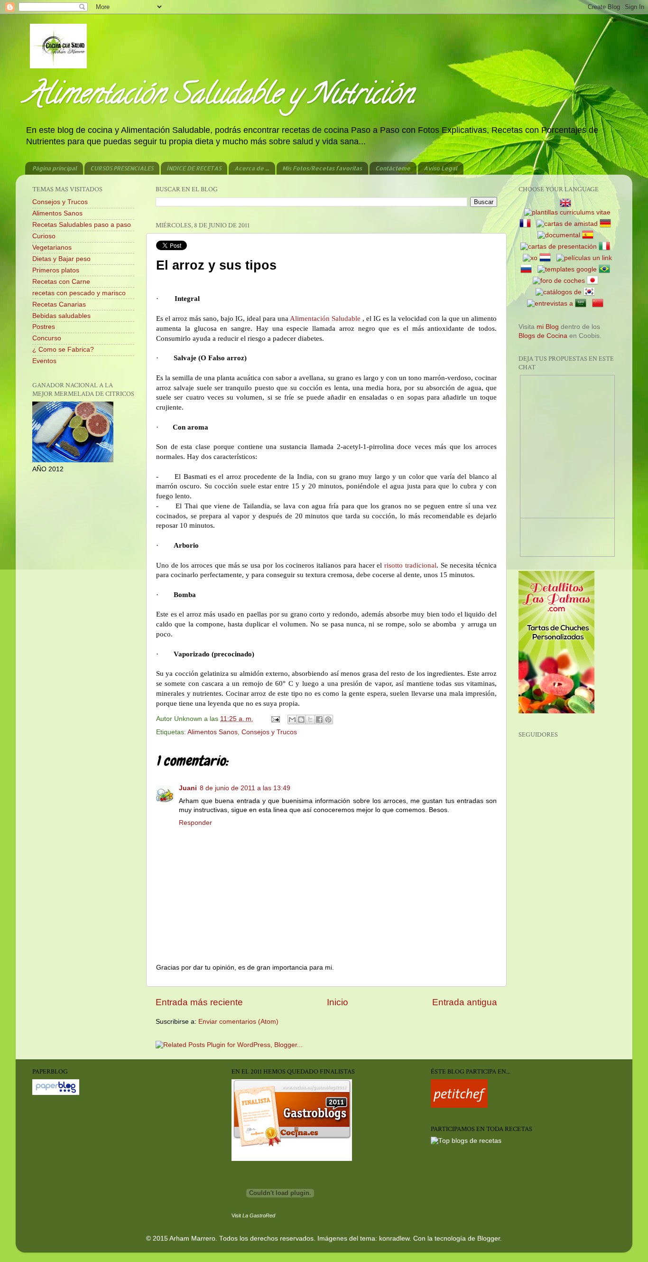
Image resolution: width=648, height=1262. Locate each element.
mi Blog (548, 326)
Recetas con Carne (61, 281)
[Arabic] (582, 303)
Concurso (46, 338)
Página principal (54, 168)
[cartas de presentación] (558, 246)
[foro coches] (559, 280)
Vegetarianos (52, 247)
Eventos (44, 361)
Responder (195, 822)
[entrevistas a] (550, 303)
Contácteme (392, 168)
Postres (43, 326)
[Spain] (589, 235)
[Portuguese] (606, 269)
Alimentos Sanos (212, 732)
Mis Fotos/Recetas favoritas (322, 168)
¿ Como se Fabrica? (63, 349)
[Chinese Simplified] (599, 303)
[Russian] (528, 269)
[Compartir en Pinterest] (328, 719)
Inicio (337, 1002)
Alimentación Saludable (325, 318)
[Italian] (606, 246)
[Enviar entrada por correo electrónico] (275, 718)
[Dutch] (547, 258)
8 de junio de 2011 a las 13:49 (245, 788)
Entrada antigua (464, 1002)
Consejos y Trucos (269, 732)
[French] (527, 223)
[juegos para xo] (530, 258)
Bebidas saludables (61, 315)
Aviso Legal (440, 168)
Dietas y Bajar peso (61, 258)
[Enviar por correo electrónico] (292, 719)
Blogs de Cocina (542, 335)
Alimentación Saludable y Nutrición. (220, 97)
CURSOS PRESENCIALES (121, 168)
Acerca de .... (251, 168)
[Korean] (591, 292)
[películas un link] (584, 258)
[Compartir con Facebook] (319, 719)
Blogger (488, 1238)
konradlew (394, 1238)
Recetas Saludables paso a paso (81, 224)
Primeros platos (55, 270)
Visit (253, 1215)
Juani (188, 788)
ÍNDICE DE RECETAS (194, 168)
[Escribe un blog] (301, 719)
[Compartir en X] (310, 719)
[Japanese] (594, 280)
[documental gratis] (558, 235)
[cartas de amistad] (567, 223)
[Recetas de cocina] (459, 1105)
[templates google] (567, 269)
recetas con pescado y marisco (79, 293)
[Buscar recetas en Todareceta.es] (466, 1140)
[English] (567, 203)
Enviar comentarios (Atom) (238, 1021)
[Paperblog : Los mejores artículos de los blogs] (55, 1092)
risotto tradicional (410, 565)
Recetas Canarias (59, 304)
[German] (607, 223)
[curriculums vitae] (567, 212)
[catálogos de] (559, 292)
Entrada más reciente (199, 1002)
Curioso (44, 236)
